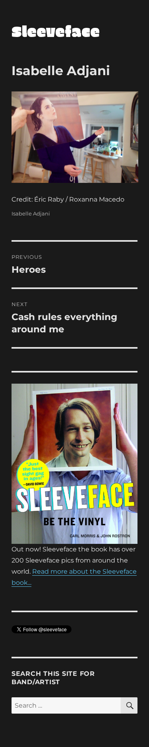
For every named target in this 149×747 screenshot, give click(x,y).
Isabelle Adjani (31, 213)
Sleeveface (56, 31)
